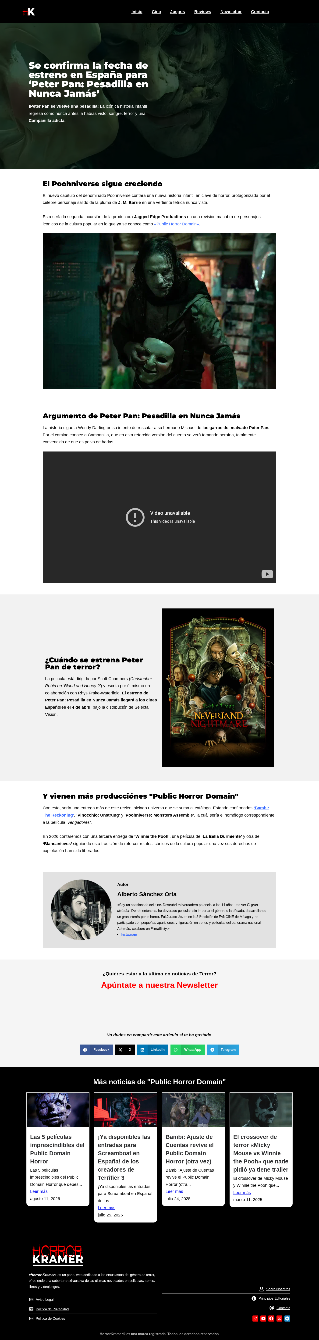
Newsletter (231, 11)
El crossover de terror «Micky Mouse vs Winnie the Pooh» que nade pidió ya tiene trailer (260, 1153)
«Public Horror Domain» (176, 224)
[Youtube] (263, 1318)
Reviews (202, 11)
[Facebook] (271, 1318)
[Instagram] (255, 1318)
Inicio (136, 11)
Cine (156, 11)
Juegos (177, 11)
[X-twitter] (279, 1318)
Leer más (39, 1191)
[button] (96, 1050)
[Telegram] (287, 1318)
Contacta (260, 11)
